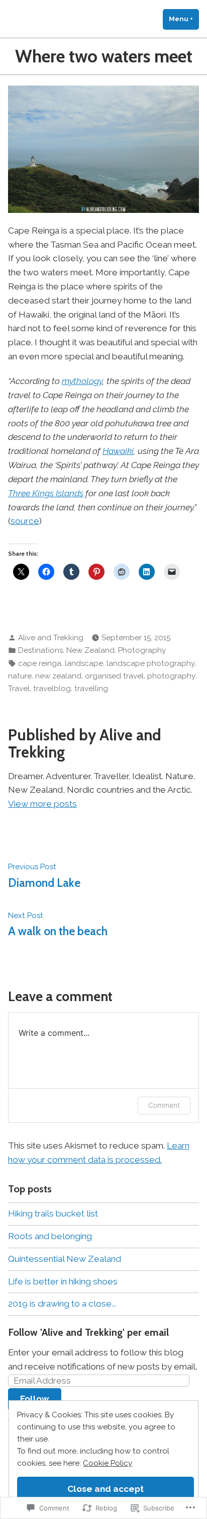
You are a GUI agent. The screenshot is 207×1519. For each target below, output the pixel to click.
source (25, 521)
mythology (82, 381)
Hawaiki (118, 451)
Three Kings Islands (45, 493)
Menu (184, 19)
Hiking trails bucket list (53, 1213)
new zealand (58, 675)
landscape (84, 663)
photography (171, 675)
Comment (164, 1105)
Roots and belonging (50, 1236)
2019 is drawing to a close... (62, 1304)
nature (20, 675)
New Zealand (90, 650)
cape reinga (39, 663)
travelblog (52, 688)
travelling (91, 688)
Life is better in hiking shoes (63, 1281)
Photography (142, 650)
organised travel (114, 675)
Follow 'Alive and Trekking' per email (88, 1332)
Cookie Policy (107, 1463)
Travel (19, 688)
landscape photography (151, 663)
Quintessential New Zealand (64, 1259)
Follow (34, 1399)
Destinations (40, 650)
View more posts (42, 804)
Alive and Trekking (50, 637)
